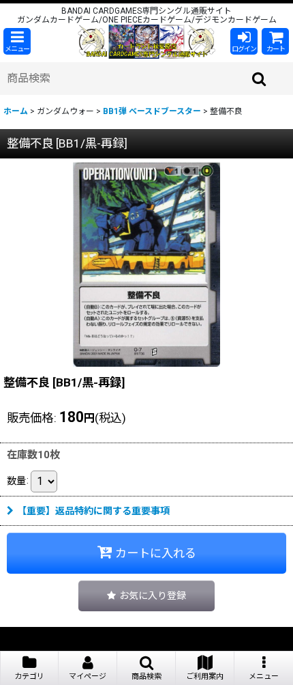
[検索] (259, 78)
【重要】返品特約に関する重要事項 (93, 510)
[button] (17, 41)
